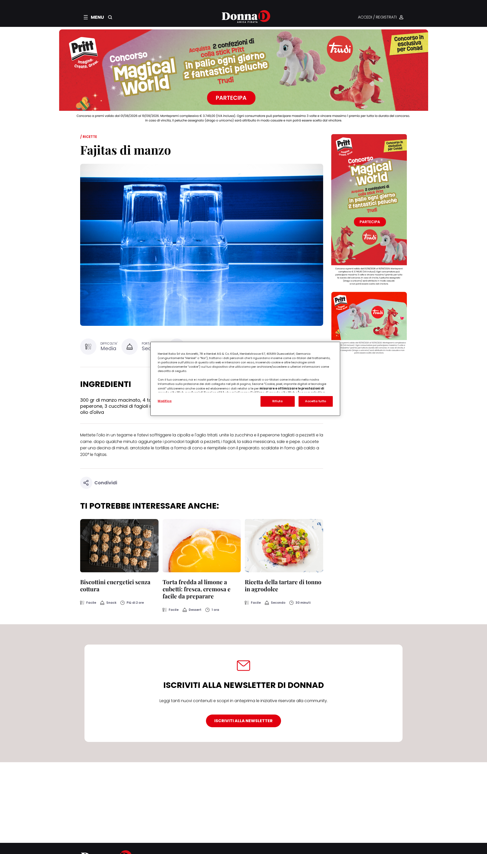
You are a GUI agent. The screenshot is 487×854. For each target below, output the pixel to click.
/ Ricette (88, 136)
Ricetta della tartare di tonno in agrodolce (283, 585)
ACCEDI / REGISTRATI (377, 17)
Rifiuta (277, 401)
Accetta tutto (315, 401)
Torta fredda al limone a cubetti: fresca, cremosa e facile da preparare (197, 589)
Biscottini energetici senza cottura (115, 585)
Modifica (165, 401)
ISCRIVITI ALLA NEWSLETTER (243, 721)
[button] (94, 17)
